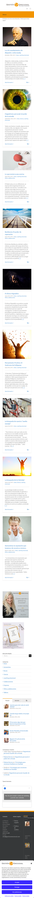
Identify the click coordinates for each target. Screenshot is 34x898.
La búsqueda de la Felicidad (14, 480)
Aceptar (17, 882)
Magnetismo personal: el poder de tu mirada (17, 752)
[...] (24, 78)
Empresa (6, 685)
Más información (9, 82)
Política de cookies (9, 896)
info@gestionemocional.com (11, 836)
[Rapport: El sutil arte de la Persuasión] (6, 739)
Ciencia (21, 118)
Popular (7, 700)
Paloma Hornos (8, 757)
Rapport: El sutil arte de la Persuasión (17, 739)
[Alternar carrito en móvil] (27, 9)
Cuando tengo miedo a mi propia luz (19, 714)
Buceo (5, 671)
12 (28, 82)
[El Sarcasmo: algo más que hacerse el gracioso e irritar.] (6, 722)
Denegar (17, 887)
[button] (31, 863)
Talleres (6, 692)
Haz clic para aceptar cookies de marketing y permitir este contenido (17, 796)
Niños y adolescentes (10, 178)
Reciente (17, 700)
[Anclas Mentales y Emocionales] (6, 731)
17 (28, 577)
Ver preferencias (17, 892)
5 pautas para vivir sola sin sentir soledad (19, 705)
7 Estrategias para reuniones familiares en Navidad (15, 763)
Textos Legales (17, 896)
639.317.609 (6, 833)
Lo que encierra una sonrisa (14, 174)
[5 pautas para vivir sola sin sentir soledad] (6, 705)
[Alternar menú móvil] (30, 9)
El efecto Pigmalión (12, 293)
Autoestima (7, 667)
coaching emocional (24, 55)
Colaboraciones (8, 681)
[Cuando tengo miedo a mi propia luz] (6, 713)
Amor (17, 55)
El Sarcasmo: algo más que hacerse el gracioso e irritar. (18, 723)
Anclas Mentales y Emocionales (19, 731)
